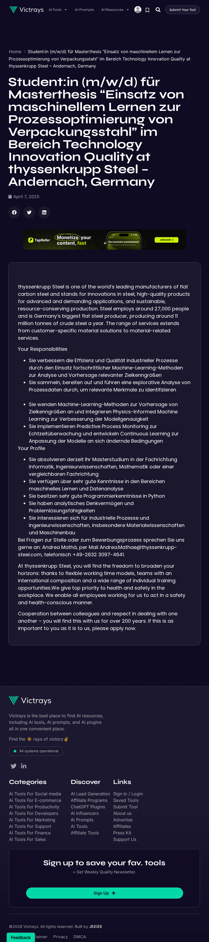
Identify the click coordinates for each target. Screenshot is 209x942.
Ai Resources (112, 10)
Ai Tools (55, 10)
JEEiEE (95, 926)
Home (15, 51)
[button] (158, 9)
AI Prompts (84, 10)
